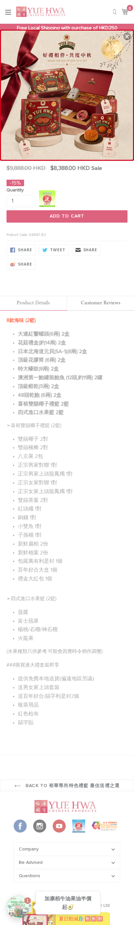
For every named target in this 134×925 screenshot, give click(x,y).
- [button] (67, 94)
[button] (127, 36)
